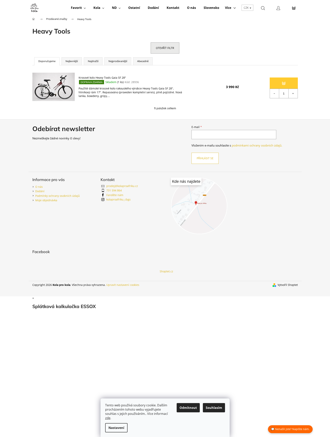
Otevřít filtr (165, 48)
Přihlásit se (205, 158)
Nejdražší (93, 61)
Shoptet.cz (166, 271)
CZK (246, 7)
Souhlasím (214, 408)
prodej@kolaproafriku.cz (122, 186)
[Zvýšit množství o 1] (293, 93)
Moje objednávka (46, 200)
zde (107, 418)
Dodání (40, 191)
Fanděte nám (114, 195)
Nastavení (116, 428)
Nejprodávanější (117, 61)
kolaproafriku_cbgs (118, 199)
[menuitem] (78, 7)
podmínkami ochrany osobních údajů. (257, 145)
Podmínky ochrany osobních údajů (57, 196)
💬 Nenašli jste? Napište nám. (290, 429)
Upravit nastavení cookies (122, 285)
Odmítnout (188, 408)
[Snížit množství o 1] (274, 93)
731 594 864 (114, 190)
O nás (39, 187)
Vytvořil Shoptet (288, 285)
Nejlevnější (71, 61)
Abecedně (143, 61)
